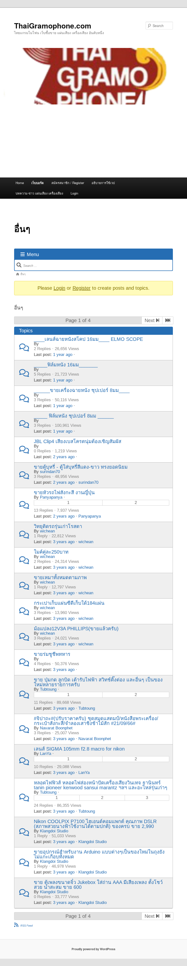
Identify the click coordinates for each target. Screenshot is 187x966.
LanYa (45, 753)
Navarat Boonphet (56, 728)
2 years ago (64, 457)
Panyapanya (51, 497)
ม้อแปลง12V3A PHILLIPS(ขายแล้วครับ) (76, 628)
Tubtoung (48, 689)
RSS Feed (26, 925)
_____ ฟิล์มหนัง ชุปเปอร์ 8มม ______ (74, 415)
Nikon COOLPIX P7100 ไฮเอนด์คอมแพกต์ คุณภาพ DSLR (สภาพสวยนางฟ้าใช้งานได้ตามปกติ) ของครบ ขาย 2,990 (95, 824)
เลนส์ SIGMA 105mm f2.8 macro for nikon (79, 749)
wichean (47, 531)
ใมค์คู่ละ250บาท (51, 552)
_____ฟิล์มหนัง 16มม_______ (66, 364)
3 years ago (64, 541)
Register (82, 288)
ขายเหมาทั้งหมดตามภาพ (60, 577)
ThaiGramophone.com (52, 25)
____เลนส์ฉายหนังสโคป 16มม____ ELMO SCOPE (88, 339)
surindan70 (50, 471)
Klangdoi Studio (54, 831)
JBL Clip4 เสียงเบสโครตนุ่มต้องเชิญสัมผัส (77, 441)
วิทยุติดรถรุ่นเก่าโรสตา (58, 526)
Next (150, 320)
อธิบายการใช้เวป (103, 182)
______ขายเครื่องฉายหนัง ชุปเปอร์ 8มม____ (82, 390)
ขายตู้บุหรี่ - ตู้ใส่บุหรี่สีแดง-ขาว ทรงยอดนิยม (81, 467)
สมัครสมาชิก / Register (67, 182)
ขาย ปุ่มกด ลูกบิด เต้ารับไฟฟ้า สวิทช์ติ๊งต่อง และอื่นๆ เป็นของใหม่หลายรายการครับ (98, 682)
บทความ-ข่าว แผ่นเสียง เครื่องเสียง (39, 193)
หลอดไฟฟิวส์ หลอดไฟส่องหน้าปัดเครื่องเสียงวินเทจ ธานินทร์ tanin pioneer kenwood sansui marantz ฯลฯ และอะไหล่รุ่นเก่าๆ (100, 785)
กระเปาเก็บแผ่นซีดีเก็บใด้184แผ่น (69, 603)
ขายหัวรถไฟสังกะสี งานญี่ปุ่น (64, 492)
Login (74, 193)
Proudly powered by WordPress (93, 949)
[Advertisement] (93, 141)
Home (20, 182)
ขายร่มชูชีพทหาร (52, 654)
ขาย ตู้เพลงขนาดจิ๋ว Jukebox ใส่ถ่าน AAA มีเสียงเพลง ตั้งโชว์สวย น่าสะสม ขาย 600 (98, 885)
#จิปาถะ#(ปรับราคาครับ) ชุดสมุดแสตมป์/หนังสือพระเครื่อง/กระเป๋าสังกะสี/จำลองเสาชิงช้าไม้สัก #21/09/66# (96, 721)
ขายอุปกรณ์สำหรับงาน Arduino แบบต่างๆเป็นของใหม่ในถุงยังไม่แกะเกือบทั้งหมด (99, 854)
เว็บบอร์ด (37, 182)
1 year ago (62, 354)
